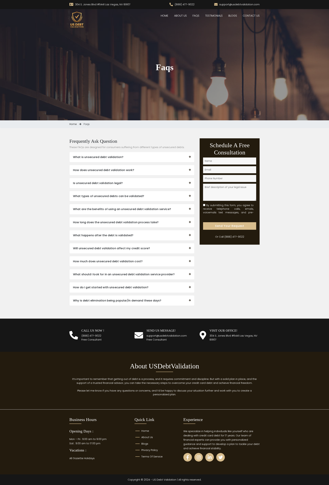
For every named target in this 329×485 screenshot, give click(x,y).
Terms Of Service (152, 456)
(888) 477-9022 (234, 236)
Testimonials (214, 16)
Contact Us (251, 16)
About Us (180, 16)
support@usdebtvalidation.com (167, 335)
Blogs (232, 16)
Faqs (196, 16)
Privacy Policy (149, 450)
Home (164, 16)
